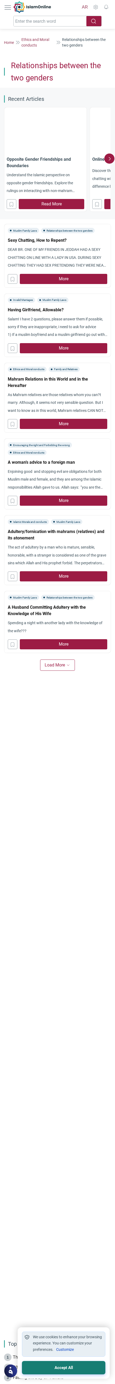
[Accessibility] (95, 7)
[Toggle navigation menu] (8, 7)
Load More (55, 665)
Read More (51, 203)
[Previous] (6, 159)
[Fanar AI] (10, 1371)
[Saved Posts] (106, 7)
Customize (65, 1349)
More (63, 278)
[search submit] (93, 21)
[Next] (109, 159)
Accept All (64, 1367)
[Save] (11, 204)
